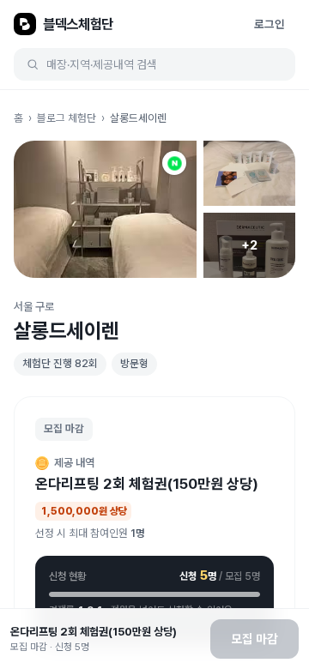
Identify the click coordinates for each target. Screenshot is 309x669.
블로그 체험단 (66, 118)
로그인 (269, 24)
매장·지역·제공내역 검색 (101, 64)
